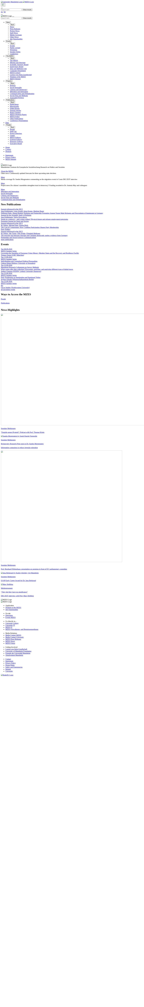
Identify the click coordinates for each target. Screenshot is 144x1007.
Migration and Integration (19, 92)
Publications (10, 100)
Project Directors (16, 133)
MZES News (10, 641)
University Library (12, 623)
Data (7, 123)
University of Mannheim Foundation (18, 651)
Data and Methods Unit (18, 69)
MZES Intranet (15, 79)
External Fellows (16, 139)
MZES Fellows (15, 137)
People (8, 125)
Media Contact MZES (13, 635)
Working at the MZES (18, 77)
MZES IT (8, 627)
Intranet (8, 669)
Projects (9, 81)
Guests (12, 135)
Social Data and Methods (19, 96)
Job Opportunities (16, 39)
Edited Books (15, 108)
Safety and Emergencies (13, 667)
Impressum (9, 155)
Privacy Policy (10, 157)
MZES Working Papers (18, 115)
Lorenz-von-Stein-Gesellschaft (21, 75)
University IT (10, 625)
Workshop (13, 50)
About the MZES (7, 171)
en (2, 12)
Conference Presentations (19, 121)
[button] (72, 192)
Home (7, 147)
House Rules (10, 665)
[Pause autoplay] (2, 163)
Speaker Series (15, 52)
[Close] (13, 16)
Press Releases (15, 29)
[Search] (3, 5)
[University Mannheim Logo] (12, 2)
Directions (9, 615)
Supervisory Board (16, 67)
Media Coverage (16, 35)
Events (8, 41)
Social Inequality (16, 88)
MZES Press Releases (13, 639)
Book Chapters (15, 112)
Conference (14, 54)
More (3, 177)
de (5, 12)
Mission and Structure (17, 63)
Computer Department (18, 71)
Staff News (14, 33)
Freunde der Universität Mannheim (17, 653)
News (8, 22)
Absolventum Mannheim (14, 655)
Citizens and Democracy (18, 90)
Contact (8, 149)
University (9, 671)
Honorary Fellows (16, 142)
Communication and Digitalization (22, 94)
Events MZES (10, 617)
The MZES (9, 56)
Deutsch (8, 151)
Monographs (14, 106)
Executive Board (16, 144)
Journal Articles (15, 110)
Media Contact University (14, 637)
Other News (14, 37)
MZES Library (15, 73)
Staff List (13, 131)
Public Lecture (15, 48)
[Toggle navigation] (2, 14)
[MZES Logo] (28, 2)
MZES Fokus (15, 117)
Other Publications (16, 119)
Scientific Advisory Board (19, 65)
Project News (14, 31)
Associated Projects (17, 98)
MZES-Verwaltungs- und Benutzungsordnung (21, 629)
